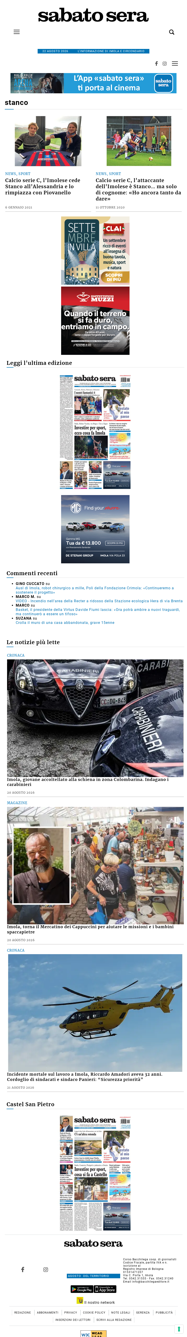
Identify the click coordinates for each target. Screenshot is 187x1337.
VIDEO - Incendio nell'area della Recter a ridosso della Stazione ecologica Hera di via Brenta (99, 601)
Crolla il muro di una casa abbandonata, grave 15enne (65, 622)
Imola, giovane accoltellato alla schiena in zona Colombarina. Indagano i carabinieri (88, 782)
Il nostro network (99, 1302)
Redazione (23, 1312)
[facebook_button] (156, 63)
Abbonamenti (48, 1312)
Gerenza (143, 1312)
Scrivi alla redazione (114, 1320)
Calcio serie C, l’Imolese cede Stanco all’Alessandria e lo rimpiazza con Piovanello (42, 187)
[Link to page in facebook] (22, 1269)
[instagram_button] (165, 63)
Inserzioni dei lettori (73, 1320)
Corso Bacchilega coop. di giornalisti (150, 1259)
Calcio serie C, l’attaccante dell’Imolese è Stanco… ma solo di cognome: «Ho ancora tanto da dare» (138, 190)
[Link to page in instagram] (45, 1269)
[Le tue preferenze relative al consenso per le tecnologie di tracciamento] (179, 1329)
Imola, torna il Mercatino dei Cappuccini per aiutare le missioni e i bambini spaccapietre (90, 929)
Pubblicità (164, 1312)
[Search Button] (165, 29)
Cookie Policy (94, 1312)
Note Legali (121, 1312)
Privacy (71, 1312)
